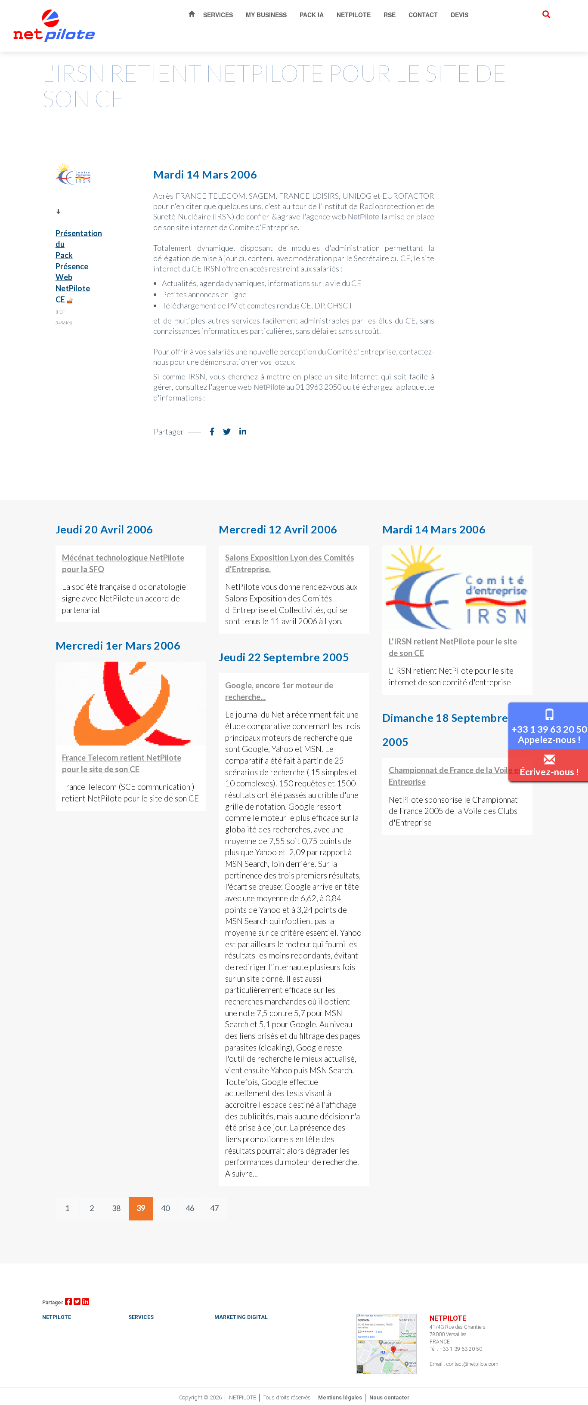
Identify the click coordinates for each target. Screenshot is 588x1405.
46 (190, 1208)
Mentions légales (340, 1397)
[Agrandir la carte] (386, 1343)
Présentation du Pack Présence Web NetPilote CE (79, 266)
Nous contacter (389, 1397)
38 (116, 1208)
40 (165, 1208)
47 (214, 1208)
